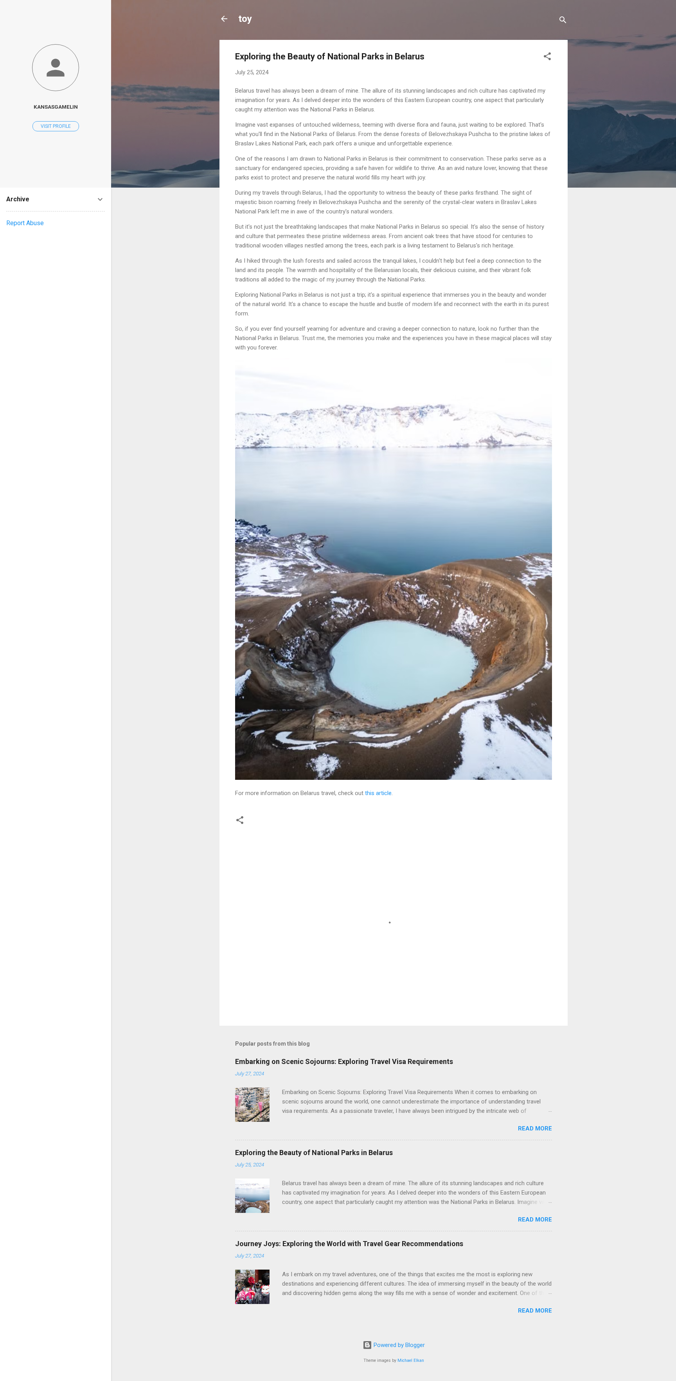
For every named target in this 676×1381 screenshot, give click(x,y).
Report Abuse (25, 223)
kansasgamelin (56, 107)
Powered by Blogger (398, 1345)
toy (245, 18)
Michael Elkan (410, 1360)
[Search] (563, 21)
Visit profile (56, 126)
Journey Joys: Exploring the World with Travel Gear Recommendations (349, 1243)
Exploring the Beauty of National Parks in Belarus (314, 1152)
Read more (535, 1128)
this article (378, 793)
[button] (547, 58)
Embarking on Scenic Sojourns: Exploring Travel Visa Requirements (344, 1061)
